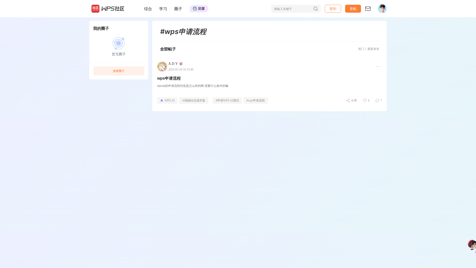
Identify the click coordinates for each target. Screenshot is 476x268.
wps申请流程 (169, 78)
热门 (361, 49)
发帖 (353, 8)
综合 (148, 8)
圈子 (178, 8)
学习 (163, 8)
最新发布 (373, 49)
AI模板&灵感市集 (193, 100)
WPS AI (170, 100)
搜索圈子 (119, 71)
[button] (353, 9)
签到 (332, 8)
